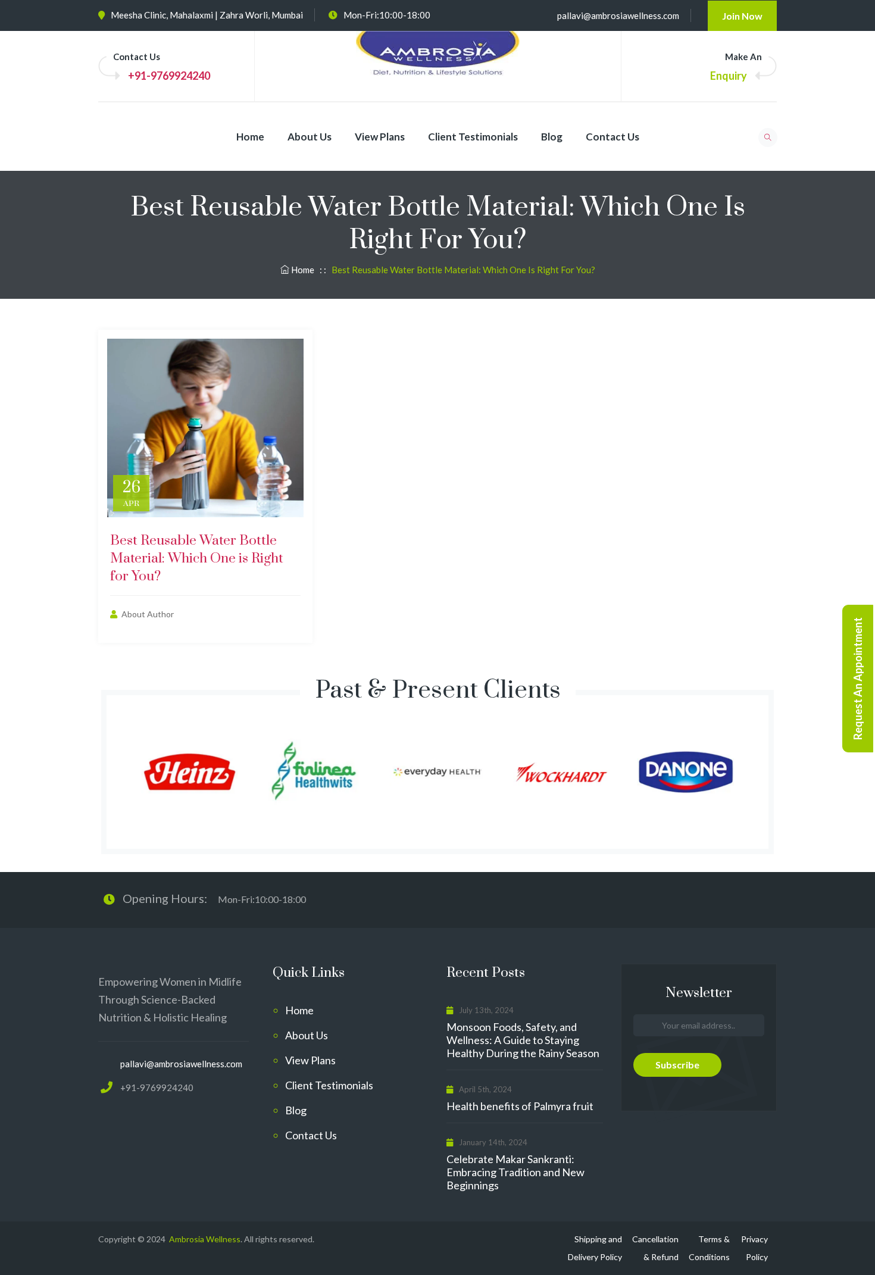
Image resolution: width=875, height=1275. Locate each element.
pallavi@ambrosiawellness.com (618, 15)
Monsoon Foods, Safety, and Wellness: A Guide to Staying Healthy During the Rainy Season (522, 1040)
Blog (551, 136)
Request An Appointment (857, 678)
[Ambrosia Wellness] (438, 64)
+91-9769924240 (169, 75)
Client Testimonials (473, 136)
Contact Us (612, 136)
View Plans (380, 136)
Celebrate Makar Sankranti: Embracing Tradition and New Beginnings (515, 1172)
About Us (310, 136)
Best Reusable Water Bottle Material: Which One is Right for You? (196, 558)
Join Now (742, 15)
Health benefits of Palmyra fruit (519, 1105)
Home (250, 136)
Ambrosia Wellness (203, 1239)
